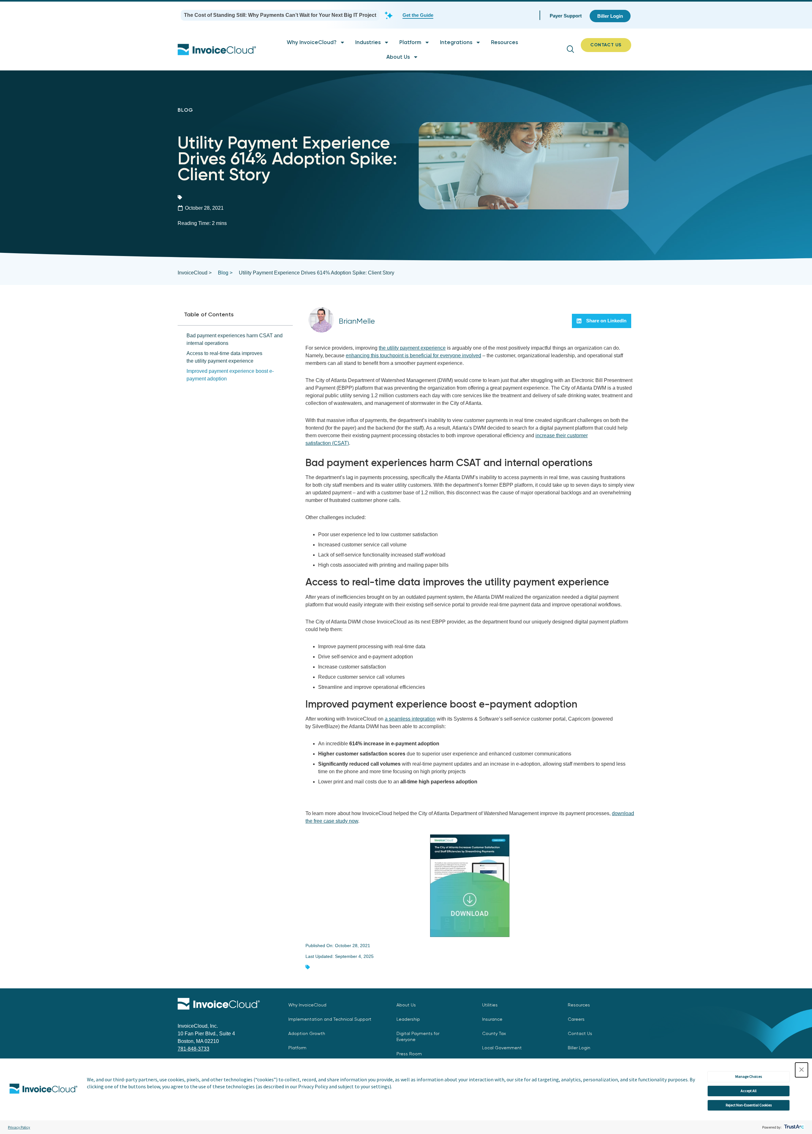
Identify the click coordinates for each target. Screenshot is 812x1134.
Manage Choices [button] (748, 1076)
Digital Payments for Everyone (417, 1036)
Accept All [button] (748, 1090)
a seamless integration (410, 719)
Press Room (409, 1053)
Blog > (225, 272)
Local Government (502, 1047)
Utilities (490, 1004)
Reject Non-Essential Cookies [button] (749, 1105)
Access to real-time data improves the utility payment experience (224, 357)
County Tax (494, 1033)
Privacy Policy (19, 1127)
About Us (398, 57)
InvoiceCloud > (195, 272)
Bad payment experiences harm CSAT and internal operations (235, 339)
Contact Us (580, 1033)
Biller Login (579, 1047)
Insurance (492, 1019)
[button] (801, 1070)
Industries (368, 42)
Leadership (408, 1019)
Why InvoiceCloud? (312, 42)
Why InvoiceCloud (307, 1004)
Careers (576, 1019)
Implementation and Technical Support (329, 1019)
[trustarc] (793, 1127)
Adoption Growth (306, 1033)
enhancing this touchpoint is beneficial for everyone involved (413, 355)
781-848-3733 (193, 1049)
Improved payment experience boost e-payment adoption (230, 374)
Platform (410, 42)
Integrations (456, 42)
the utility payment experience (412, 348)
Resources (504, 42)
